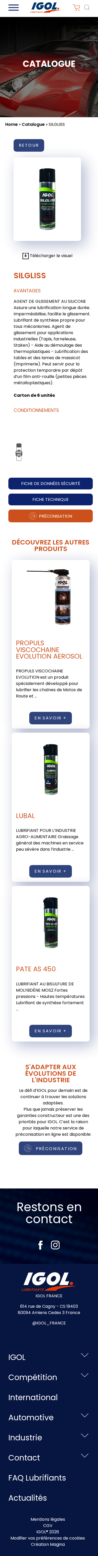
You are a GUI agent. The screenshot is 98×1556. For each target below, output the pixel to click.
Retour (29, 145)
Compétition (32, 1377)
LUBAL (25, 815)
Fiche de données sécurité (50, 484)
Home (11, 124)
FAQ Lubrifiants (37, 1477)
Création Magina (48, 1544)
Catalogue (33, 124)
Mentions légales (48, 1519)
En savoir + (50, 718)
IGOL (17, 1357)
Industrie (25, 1437)
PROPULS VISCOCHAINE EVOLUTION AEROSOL (49, 649)
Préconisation (55, 516)
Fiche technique (50, 499)
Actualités (27, 1498)
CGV (48, 1526)
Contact (24, 1457)
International (33, 1397)
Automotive (31, 1417)
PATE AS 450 (36, 969)
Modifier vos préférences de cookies (47, 1538)
